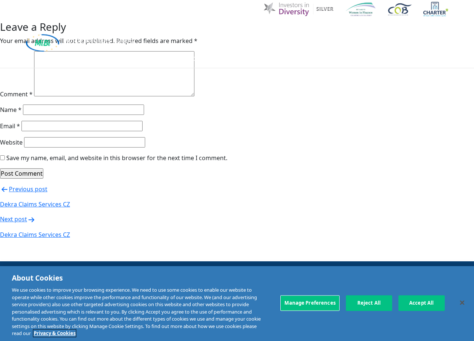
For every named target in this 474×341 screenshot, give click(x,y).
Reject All (369, 302)
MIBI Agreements (216, 58)
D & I (206, 30)
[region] (237, 303)
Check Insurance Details (347, 58)
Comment (16, 94)
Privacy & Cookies (55, 333)
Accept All (421, 302)
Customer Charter (325, 30)
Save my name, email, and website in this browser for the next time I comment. (116, 158)
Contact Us (378, 30)
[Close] (462, 303)
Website (11, 142)
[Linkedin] (411, 30)
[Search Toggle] (441, 30)
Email (10, 126)
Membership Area (421, 58)
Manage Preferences (309, 302)
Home (182, 30)
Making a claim (275, 58)
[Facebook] (426, 30)
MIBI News (272, 30)
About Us (235, 30)
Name (10, 110)
